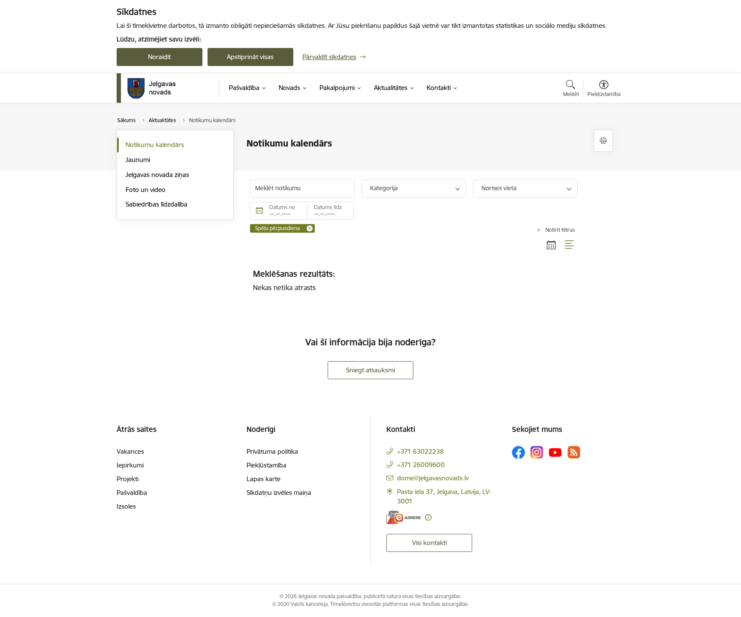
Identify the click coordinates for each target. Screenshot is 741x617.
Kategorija (384, 188)
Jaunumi (138, 160)
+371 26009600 (421, 465)
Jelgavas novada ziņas (157, 175)
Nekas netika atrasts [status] (294, 280)
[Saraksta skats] (570, 245)
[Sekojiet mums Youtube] (555, 452)
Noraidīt (159, 57)
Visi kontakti (429, 543)
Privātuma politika (272, 451)
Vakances (130, 451)
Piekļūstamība (266, 465)
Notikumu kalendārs (155, 145)
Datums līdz (328, 207)
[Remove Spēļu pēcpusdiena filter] (310, 228)
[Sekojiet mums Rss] (573, 452)
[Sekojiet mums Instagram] (536, 452)
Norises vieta (499, 188)
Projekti (128, 479)
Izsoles (126, 506)
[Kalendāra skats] (551, 245)
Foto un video (146, 190)
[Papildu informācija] (428, 517)
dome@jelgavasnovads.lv (433, 478)
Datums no (282, 207)
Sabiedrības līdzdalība (156, 204)
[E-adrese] (403, 517)
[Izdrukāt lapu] (603, 140)
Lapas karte (263, 479)
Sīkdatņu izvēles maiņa (279, 492)
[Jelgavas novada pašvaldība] (157, 88)
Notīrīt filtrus (560, 230)
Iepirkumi (130, 465)
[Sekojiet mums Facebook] (518, 452)
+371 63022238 (420, 451)
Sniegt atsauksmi (370, 370)
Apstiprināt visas (250, 57)
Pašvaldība (132, 492)
